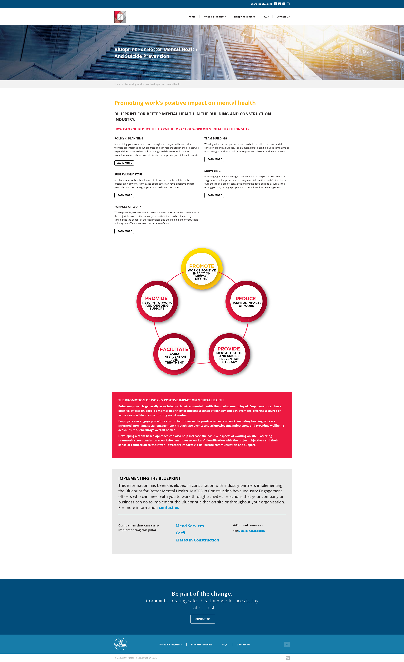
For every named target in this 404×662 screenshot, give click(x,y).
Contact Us (283, 16)
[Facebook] (275, 4)
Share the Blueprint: (262, 3)
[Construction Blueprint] (120, 17)
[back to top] (287, 644)
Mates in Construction (197, 540)
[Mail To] (288, 4)
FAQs (266, 16)
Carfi (180, 533)
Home (191, 16)
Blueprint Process (244, 16)
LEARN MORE (124, 163)
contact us (169, 507)
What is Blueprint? (214, 16)
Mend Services (190, 526)
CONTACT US (202, 619)
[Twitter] (279, 4)
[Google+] (283, 4)
